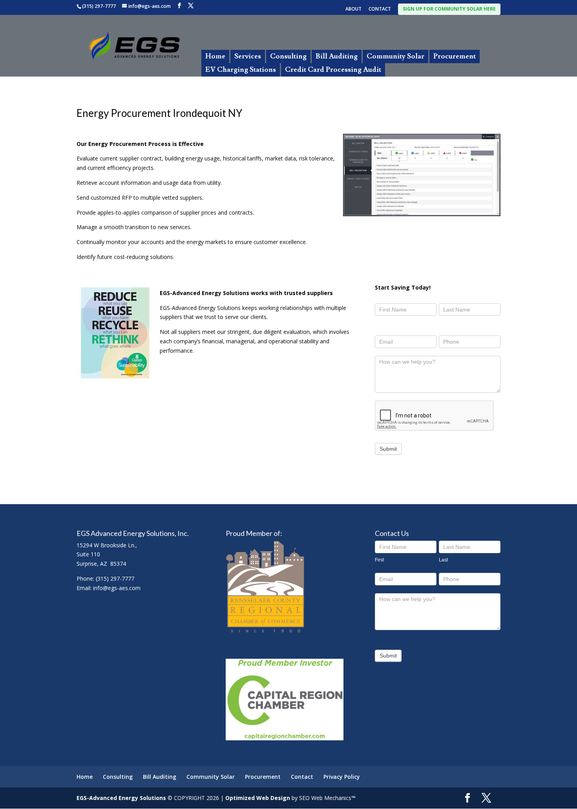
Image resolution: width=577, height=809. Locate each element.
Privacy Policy (341, 776)
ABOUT (353, 9)
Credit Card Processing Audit (333, 69)
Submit (388, 449)
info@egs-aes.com (117, 588)
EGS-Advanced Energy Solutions (121, 798)
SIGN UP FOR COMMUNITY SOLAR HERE (449, 8)
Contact (302, 776)
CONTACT (380, 9)
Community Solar (395, 56)
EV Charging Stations (240, 69)
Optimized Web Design (257, 798)
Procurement (454, 56)
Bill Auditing (337, 56)
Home (215, 56)
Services (247, 56)
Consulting (288, 56)
